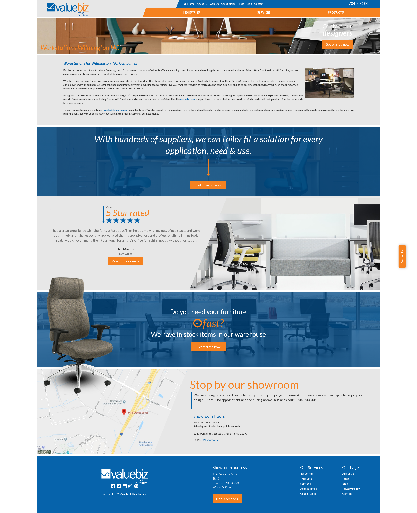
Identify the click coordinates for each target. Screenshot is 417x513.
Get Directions (227, 499)
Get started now (337, 44)
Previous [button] (34, 243)
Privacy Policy (351, 488)
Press (241, 3)
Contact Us (402, 256)
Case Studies (228, 3)
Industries (191, 12)
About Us (202, 3)
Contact (258, 3)
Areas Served (308, 488)
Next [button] (382, 243)
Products (336, 12)
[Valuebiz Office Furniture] (63, 8)
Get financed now (208, 185)
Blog (249, 3)
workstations (187, 99)
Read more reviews (126, 261)
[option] (208, 243)
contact (124, 109)
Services (264, 12)
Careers (214, 3)
